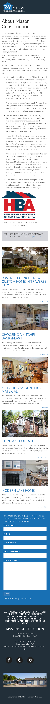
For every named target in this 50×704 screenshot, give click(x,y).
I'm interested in (11, 551)
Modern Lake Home (18, 490)
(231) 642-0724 (34, 236)
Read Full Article (41, 301)
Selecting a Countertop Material (23, 389)
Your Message (10, 560)
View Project (43, 457)
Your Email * (9, 542)
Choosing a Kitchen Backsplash (19, 336)
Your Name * (9, 525)
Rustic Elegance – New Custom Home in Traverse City (24, 281)
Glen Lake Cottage (18, 441)
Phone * (7, 534)
